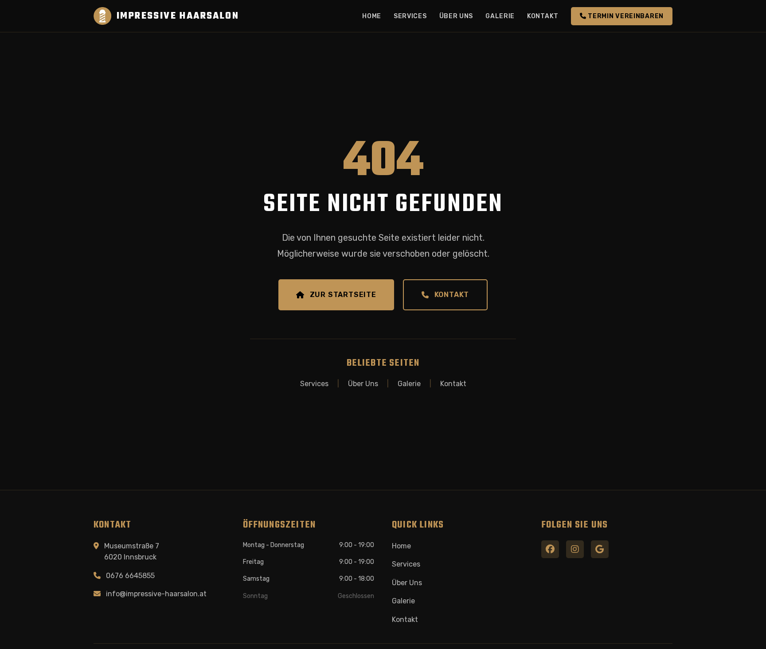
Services (410, 16)
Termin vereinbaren (625, 16)
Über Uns (456, 16)
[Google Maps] (600, 549)
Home (371, 16)
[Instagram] (575, 549)
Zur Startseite (343, 294)
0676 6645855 (130, 575)
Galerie (500, 16)
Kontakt (543, 16)
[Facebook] (550, 549)
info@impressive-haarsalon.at (156, 594)
